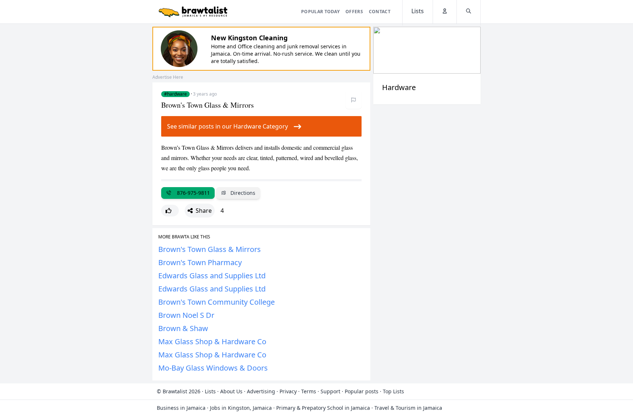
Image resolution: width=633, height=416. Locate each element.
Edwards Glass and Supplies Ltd (212, 276)
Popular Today (320, 11)
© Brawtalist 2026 (178, 391)
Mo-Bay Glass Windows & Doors (213, 368)
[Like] (170, 210)
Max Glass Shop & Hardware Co (212, 341)
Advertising (261, 391)
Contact (379, 11)
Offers (354, 11)
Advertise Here (167, 77)
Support (330, 391)
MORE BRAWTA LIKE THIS (184, 237)
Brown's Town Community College (216, 302)
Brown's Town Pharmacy (200, 262)
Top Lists (393, 391)
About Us (231, 391)
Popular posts (361, 391)
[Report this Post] (353, 100)
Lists (210, 391)
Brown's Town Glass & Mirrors (209, 249)
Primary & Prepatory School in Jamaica (323, 407)
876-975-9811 (192, 192)
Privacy (288, 391)
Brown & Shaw (183, 328)
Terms (308, 391)
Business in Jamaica (181, 407)
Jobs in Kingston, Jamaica (241, 407)
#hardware (175, 94)
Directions (242, 192)
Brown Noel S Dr (186, 315)
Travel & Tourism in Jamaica (408, 407)
